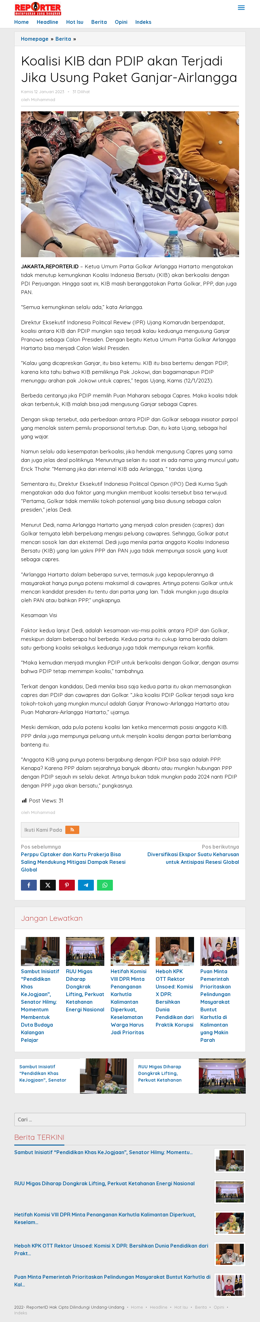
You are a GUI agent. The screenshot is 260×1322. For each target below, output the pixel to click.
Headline (158, 1307)
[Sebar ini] (29, 885)
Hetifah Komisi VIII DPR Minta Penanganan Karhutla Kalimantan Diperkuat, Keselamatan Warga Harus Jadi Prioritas (128, 1002)
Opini (219, 1307)
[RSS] (72, 830)
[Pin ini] (67, 885)
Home (137, 1307)
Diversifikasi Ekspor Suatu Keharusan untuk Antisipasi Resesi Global (193, 854)
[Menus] (241, 8)
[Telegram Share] (86, 885)
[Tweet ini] (48, 885)
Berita (201, 1307)
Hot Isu (181, 1307)
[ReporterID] (37, 8)
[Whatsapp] (105, 885)
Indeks (20, 1312)
